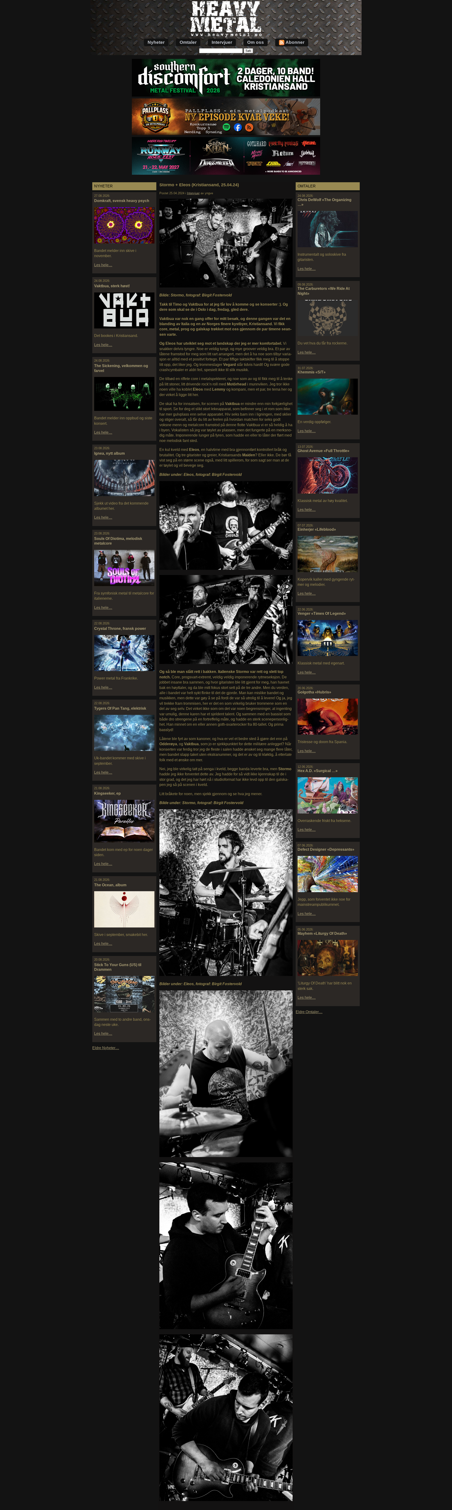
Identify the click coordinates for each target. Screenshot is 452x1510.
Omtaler (188, 42)
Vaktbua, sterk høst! (112, 286)
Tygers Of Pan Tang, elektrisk (120, 708)
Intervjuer (222, 42)
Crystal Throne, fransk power (120, 629)
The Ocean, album (110, 885)
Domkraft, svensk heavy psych (121, 201)
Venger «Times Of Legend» (322, 613)
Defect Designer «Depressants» (326, 849)
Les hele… (103, 265)
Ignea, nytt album (109, 453)
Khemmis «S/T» (312, 372)
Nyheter (156, 42)
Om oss (255, 42)
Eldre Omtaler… (309, 1012)
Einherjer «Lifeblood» (317, 529)
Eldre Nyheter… (105, 1048)
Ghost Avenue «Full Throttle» (323, 451)
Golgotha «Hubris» (314, 692)
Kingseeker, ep (107, 793)
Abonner (295, 42)
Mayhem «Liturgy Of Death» (322, 933)
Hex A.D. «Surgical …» (318, 771)
